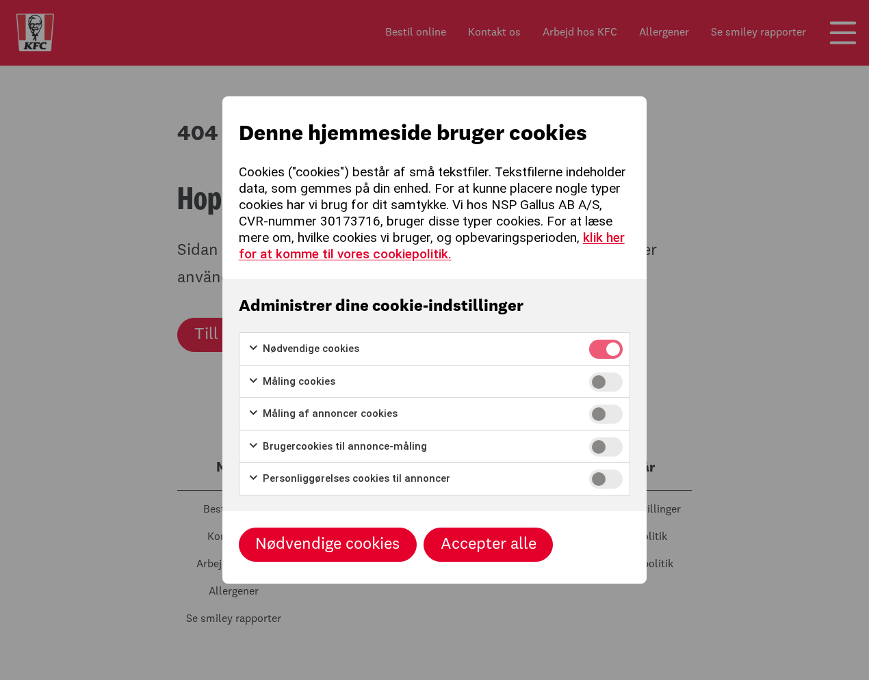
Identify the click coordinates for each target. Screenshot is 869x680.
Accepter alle (488, 544)
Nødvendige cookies (309, 348)
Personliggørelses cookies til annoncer (355, 478)
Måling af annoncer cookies (329, 413)
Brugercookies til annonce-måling (343, 446)
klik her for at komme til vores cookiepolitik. (432, 246)
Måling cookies (297, 381)
